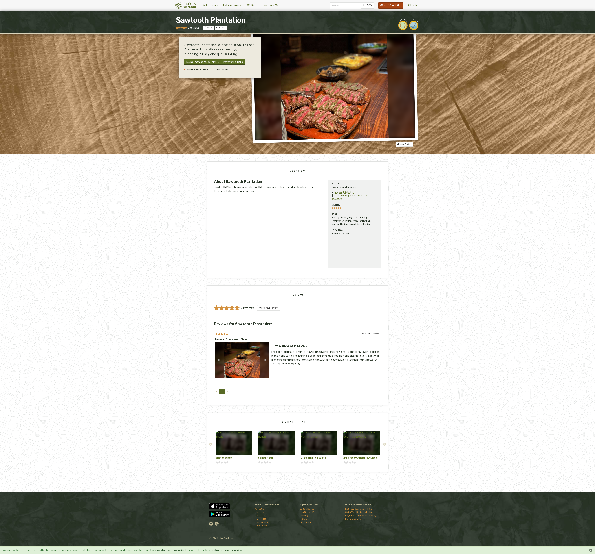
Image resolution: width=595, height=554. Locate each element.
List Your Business (232, 5)
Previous (219, 360)
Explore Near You (270, 5)
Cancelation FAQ (263, 525)
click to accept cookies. (228, 550)
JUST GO (367, 5)
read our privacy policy (171, 550)
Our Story (259, 512)
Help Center (306, 522)
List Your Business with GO (358, 509)
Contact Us (260, 515)
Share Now (372, 333)
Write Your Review (268, 307)
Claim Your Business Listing (359, 512)
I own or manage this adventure (202, 61)
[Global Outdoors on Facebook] (211, 524)
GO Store (304, 519)
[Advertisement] (355, 251)
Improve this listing (233, 61)
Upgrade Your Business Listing (360, 515)
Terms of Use (261, 519)
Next (265, 360)
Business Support (354, 519)
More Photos (405, 144)
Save (209, 27)
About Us (259, 509)
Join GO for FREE (308, 512)
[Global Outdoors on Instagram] (217, 524)
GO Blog (251, 5)
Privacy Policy (261, 522)
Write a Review (210, 5)
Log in (413, 5)
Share (222, 27)
